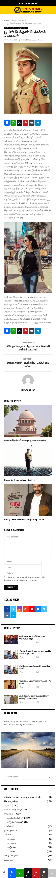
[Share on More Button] (52, 873)
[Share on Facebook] (7, 123)
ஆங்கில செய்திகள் (15, 818)
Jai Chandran (12, 40)
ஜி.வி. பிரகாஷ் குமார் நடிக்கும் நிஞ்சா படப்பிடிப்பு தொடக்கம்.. (34, 697)
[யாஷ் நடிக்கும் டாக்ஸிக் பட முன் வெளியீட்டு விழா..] (11, 639)
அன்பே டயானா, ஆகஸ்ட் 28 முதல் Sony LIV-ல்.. (35, 667)
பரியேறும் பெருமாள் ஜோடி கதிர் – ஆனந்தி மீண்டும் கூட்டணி (28, 348)
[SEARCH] (49, 776)
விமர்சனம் (8, 860)
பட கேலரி (11, 851)
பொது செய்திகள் (11, 855)
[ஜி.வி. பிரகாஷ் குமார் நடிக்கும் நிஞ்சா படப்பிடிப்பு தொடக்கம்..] (11, 699)
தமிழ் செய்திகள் (23, 28)
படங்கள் (7, 835)
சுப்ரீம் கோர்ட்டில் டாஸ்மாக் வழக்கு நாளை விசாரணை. (25, 440)
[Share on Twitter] (19, 123)
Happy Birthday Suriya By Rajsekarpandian (24, 519)
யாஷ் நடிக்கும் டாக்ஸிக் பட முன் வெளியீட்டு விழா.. (32, 637)
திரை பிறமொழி (10, 830)
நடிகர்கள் (11, 839)
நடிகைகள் (11, 843)
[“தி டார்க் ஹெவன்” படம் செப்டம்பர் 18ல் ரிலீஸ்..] (11, 684)
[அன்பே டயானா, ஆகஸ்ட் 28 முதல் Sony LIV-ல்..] (11, 669)
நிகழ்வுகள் (11, 847)
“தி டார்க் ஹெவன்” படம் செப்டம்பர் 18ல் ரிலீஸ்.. (35, 682)
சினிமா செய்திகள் (10, 28)
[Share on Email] (31, 123)
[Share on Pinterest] (25, 123)
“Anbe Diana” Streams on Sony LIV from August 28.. (35, 652)
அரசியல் (7, 805)
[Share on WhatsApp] (13, 123)
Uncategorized (11, 801)
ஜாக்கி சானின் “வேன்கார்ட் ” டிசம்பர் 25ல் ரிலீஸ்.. (28, 364)
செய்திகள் (8, 814)
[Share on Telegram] (38, 123)
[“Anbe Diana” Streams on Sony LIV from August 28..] (11, 654)
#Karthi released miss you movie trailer (23, 797)
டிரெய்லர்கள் (9, 826)
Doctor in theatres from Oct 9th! (19, 480)
